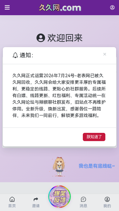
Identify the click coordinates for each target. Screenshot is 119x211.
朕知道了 (94, 136)
